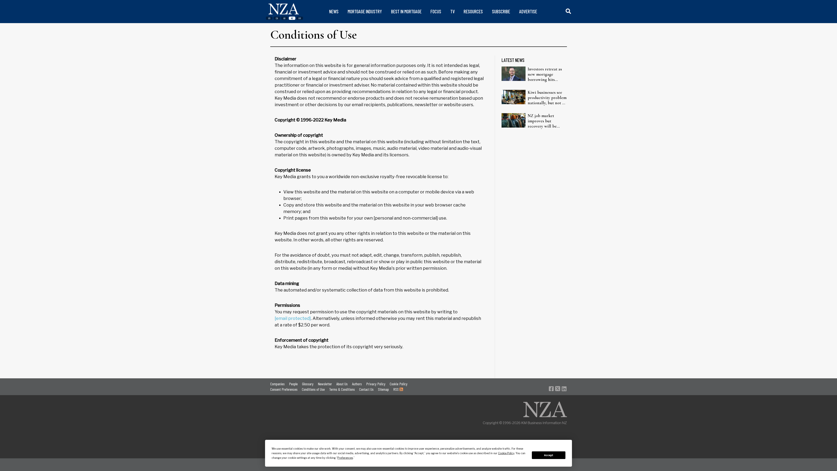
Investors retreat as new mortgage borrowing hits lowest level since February (545, 74)
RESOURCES (473, 11)
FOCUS (435, 11)
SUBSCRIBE (501, 11)
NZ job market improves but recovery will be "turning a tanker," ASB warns (544, 121)
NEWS (334, 11)
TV (452, 11)
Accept (548, 455)
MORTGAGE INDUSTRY (365, 11)
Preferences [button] (345, 457)
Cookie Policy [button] (506, 453)
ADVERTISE (528, 11)
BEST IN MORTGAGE (406, 11)
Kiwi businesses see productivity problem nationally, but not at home (547, 98)
